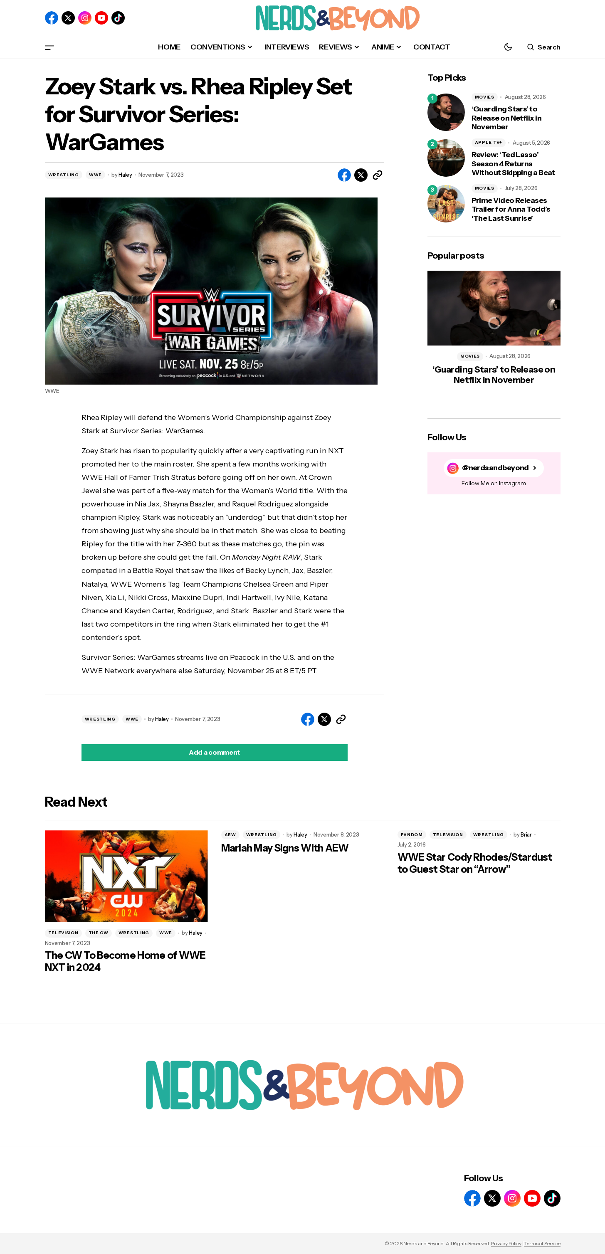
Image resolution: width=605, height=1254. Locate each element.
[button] (49, 47)
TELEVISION (63, 933)
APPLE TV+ (488, 142)
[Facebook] (51, 18)
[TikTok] (118, 18)
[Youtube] (101, 18)
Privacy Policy (506, 1243)
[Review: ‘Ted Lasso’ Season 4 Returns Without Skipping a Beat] (446, 158)
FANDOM (412, 834)
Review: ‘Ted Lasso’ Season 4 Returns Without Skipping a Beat (513, 164)
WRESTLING (63, 175)
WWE (95, 175)
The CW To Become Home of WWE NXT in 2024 (125, 961)
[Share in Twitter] (361, 175)
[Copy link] (377, 175)
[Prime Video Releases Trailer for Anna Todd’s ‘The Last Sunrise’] (446, 203)
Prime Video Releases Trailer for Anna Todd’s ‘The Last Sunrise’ (511, 209)
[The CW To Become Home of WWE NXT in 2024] (126, 876)
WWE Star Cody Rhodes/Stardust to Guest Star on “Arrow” (475, 863)
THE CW (99, 933)
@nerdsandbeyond (495, 468)
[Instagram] (85, 18)
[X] (68, 18)
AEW (230, 834)
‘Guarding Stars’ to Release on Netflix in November (507, 118)
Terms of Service (542, 1243)
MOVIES (484, 97)
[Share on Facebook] (344, 175)
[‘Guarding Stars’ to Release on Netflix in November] (446, 112)
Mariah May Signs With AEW (285, 848)
